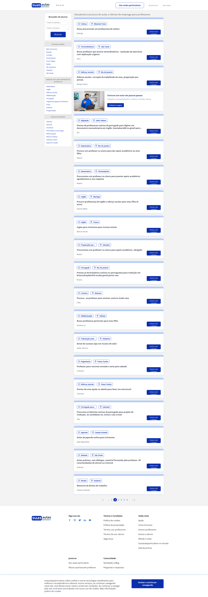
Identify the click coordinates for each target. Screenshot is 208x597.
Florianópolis (51, 58)
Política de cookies (112, 520)
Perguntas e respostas (114, 567)
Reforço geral (51, 134)
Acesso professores (147, 529)
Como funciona (145, 525)
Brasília (48, 52)
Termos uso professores (115, 529)
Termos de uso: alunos (114, 534)
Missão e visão (145, 538)
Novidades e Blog (111, 563)
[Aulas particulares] (40, 8)
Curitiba (49, 55)
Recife (48, 64)
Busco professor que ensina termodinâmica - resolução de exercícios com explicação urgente (109, 53)
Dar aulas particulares (130, 5)
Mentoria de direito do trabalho (92, 485)
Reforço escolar (51, 92)
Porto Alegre (50, 61)
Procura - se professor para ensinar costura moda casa (103, 298)
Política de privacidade (114, 525)
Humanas (49, 128)
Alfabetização (51, 95)
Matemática (50, 86)
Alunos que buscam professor (82, 567)
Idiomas (49, 125)
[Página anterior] (103, 499)
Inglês (48, 89)
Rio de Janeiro (51, 67)
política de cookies (52, 591)
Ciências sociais (51, 140)
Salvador (49, 70)
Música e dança (51, 137)
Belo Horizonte (51, 49)
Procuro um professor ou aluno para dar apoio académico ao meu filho (108, 152)
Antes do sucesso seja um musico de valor (97, 343)
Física (48, 104)
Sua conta (167, 5)
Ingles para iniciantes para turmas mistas (97, 227)
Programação (51, 110)
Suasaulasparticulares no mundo (153, 543)
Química (49, 107)
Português (50, 98)
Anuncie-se (153, 5)
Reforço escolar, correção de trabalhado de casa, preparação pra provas (107, 78)
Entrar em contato (154, 32)
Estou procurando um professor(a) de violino (98, 29)
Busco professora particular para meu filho (97, 321)
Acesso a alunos (145, 534)
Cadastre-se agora (115, 105)
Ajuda (141, 520)
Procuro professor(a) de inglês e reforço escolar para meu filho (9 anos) (107, 203)
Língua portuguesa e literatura (57, 101)
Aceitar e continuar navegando (147, 583)
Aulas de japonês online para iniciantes (96, 437)
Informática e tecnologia (55, 131)
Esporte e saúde (52, 143)
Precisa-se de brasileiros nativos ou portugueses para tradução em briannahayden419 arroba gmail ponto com (108, 274)
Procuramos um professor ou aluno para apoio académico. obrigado (109, 250)
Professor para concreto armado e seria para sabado (102, 366)
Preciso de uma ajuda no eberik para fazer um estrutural (104, 389)
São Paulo (49, 73)
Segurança (108, 538)
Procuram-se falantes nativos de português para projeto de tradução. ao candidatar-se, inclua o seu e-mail (105, 413)
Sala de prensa (145, 548)
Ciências (49, 122)
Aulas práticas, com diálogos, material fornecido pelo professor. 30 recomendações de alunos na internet (109, 461)
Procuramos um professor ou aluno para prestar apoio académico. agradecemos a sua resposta (109, 177)
